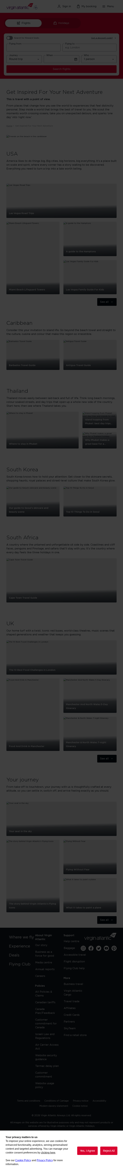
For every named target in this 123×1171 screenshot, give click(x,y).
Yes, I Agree (87, 1150)
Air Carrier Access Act (47, 1047)
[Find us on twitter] (98, 948)
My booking (89, 6)
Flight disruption (74, 961)
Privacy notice (80, 1101)
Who (86, 55)
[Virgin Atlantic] (23, 6)
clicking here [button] (48, 1152)
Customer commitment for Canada (46, 1023)
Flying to (70, 44)
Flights (26, 23)
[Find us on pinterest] (114, 948)
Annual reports (45, 969)
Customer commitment (43, 1075)
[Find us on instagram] (83, 948)
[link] (22, 937)
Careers (40, 976)
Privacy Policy (45, 1160)
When (49, 55)
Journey (13, 55)
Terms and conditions (28, 1101)
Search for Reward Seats (26, 38)
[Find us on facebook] (91, 948)
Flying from (15, 44)
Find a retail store (75, 1035)
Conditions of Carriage (56, 1101)
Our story (41, 945)
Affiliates (70, 1008)
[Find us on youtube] (106, 948)
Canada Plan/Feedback (45, 1011)
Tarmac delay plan (47, 1066)
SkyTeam (70, 1028)
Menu (110, 6)
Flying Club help (74, 968)
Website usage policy (44, 1085)
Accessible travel (75, 955)
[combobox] (33, 47)
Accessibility (99, 1101)
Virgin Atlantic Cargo (73, 993)
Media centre (43, 962)
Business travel (73, 984)
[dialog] (61, 1151)
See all (104, 302)
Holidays (63, 23)
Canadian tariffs (45, 1002)
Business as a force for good (44, 954)
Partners (69, 1021)
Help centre (71, 941)
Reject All (109, 1150)
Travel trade (71, 1001)
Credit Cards (72, 1015)
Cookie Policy (23, 1160)
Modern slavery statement (53, 1106)
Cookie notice (80, 1106)
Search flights (61, 69)
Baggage (69, 948)
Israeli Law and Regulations (44, 1036)
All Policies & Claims (43, 994)
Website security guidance (46, 1057)
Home (9, 126)
